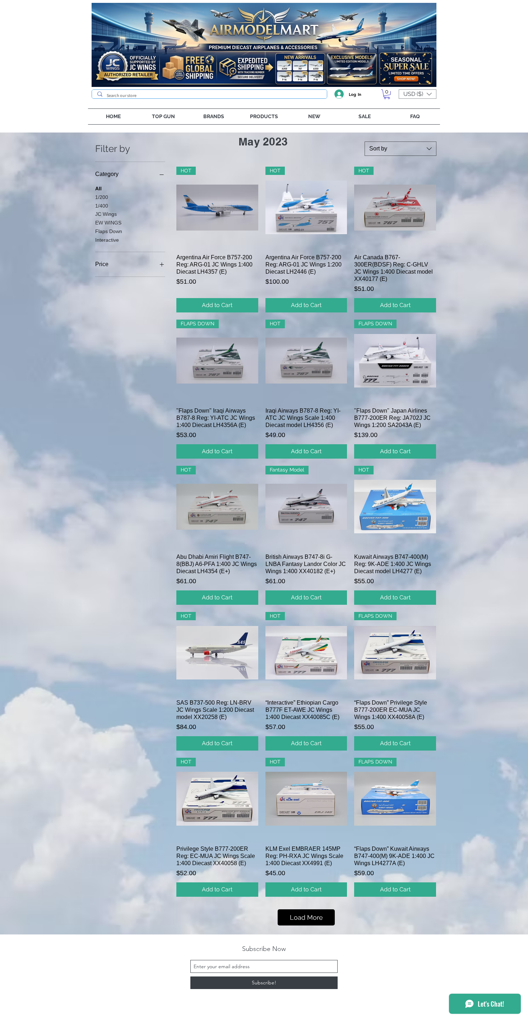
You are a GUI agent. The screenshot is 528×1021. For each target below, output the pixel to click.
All (98, 188)
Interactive (107, 240)
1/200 (101, 197)
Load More (306, 917)
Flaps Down (108, 231)
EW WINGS (108, 223)
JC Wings (106, 214)
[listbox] (417, 94)
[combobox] (400, 148)
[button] (387, 94)
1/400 (101, 206)
